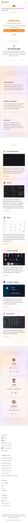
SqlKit (4, 440)
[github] (10, 371)
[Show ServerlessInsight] (15, 60)
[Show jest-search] (23, 60)
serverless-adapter (7, 448)
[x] (14, 371)
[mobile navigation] (25, 2)
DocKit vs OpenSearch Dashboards (10, 475)
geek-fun (20, 520)
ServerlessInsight (7, 445)
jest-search (5, 450)
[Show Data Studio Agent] (4, 60)
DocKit (4, 437)
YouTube (5, 500)
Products (14, 30)
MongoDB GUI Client (6, 463)
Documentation (5, 483)
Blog (3, 485)
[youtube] (17, 371)
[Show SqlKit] (12, 60)
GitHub (14, 34)
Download (4, 490)
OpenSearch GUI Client (7, 460)
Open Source (6, 503)
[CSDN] (15, 392)
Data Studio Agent (7, 442)
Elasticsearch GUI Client (7, 458)
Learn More (6, 176)
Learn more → (14, 12)
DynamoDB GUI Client (6, 465)
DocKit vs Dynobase (6, 470)
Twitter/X (5, 497)
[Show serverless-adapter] (19, 60)
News (3, 488)
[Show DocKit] (8, 60)
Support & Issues (7, 505)
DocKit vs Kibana (5, 473)
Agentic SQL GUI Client (7, 468)
